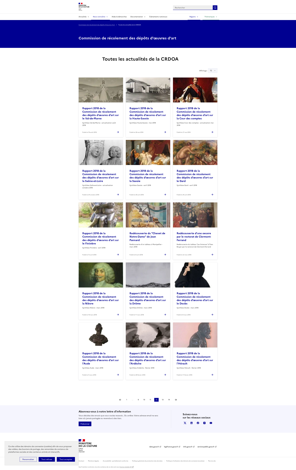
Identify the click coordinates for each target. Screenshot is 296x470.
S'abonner (84, 423)
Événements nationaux (158, 17)
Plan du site (212, 461)
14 (169, 400)
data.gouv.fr (154, 447)
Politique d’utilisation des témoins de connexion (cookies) (185, 461)
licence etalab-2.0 (125, 467)
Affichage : (205, 70)
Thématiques (209, 17)
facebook (198, 423)
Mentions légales (93, 461)
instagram (204, 423)
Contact (81, 461)
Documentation (136, 17)
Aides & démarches (119, 17)
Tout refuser (46, 459)
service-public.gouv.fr (205, 447)
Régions (193, 17)
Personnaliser (28, 459)
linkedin (191, 423)
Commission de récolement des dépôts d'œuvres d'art (97, 25)
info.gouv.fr (187, 447)
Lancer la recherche (215, 7)
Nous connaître (99, 17)
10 (144, 400)
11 (150, 400)
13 (162, 400)
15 (211, 70)
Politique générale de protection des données (147, 461)
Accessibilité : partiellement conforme (115, 461)
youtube (211, 423)
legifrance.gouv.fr (171, 447)
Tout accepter (66, 459)
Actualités (82, 17)
